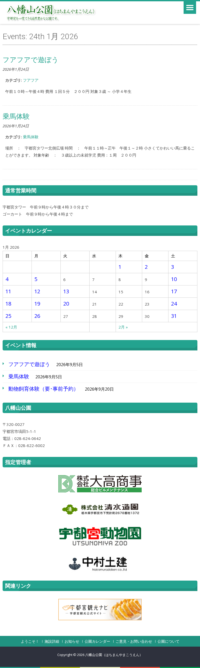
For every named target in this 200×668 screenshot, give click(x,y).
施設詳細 (52, 641)
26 (37, 315)
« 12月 (11, 327)
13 (66, 291)
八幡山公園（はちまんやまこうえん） (114, 654)
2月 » (123, 327)
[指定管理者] (100, 483)
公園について (168, 641)
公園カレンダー (97, 641)
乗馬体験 (31, 136)
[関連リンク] (100, 609)
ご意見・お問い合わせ (134, 641)
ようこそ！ (30, 641)
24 (174, 303)
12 (37, 291)
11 (8, 291)
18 (8, 303)
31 (174, 315)
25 (8, 315)
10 (174, 279)
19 (37, 303)
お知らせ (72, 641)
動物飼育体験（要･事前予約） (43, 388)
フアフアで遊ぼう (29, 364)
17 (174, 291)
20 (66, 303)
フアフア (31, 80)
